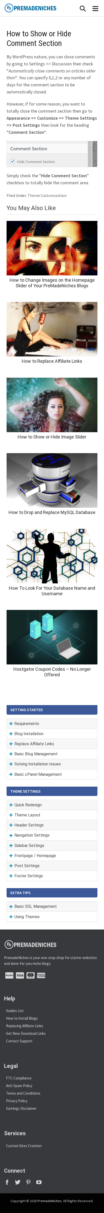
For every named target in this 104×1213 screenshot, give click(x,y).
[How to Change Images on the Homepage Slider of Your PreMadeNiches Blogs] (52, 248)
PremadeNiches (50, 1201)
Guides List (15, 1010)
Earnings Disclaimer (21, 1108)
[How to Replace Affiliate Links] (52, 329)
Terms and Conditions (23, 1093)
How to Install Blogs (22, 1018)
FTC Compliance (19, 1078)
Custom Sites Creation (24, 1145)
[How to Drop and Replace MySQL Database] (52, 480)
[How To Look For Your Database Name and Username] (52, 556)
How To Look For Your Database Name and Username (52, 590)
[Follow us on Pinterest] (30, 1183)
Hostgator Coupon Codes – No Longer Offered (52, 671)
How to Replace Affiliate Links (52, 361)
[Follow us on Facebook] (9, 1183)
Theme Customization (47, 195)
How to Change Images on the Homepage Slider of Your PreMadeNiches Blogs (52, 282)
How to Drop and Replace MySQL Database (52, 512)
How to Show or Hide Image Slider (52, 437)
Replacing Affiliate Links (24, 1025)
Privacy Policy (17, 1100)
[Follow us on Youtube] (41, 1183)
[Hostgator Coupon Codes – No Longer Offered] (52, 637)
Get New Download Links (26, 1033)
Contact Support (19, 1041)
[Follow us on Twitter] (20, 1183)
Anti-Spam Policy (19, 1085)
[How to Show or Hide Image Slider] (52, 405)
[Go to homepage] (42, 8)
